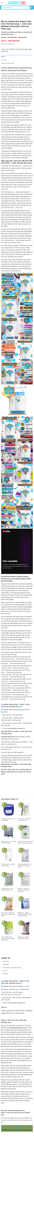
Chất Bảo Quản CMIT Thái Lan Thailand (8, 819)
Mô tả (3, 56)
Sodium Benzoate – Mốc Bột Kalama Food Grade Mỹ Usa (25, 842)
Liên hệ (5, 974)
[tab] (17, 56)
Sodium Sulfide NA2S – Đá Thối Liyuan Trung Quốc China (25, 866)
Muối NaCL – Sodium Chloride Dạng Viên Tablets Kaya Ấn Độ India (25, 914)
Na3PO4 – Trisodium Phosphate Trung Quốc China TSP (24, 890)
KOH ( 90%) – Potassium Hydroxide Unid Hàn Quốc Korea (8, 914)
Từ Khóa (4, 60)
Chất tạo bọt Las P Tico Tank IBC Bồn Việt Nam (8, 842)
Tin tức (5, 970)
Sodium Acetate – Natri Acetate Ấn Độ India (7, 889)
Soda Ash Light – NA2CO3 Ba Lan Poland (8, 865)
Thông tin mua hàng (7, 63)
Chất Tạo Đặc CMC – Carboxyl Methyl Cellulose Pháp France (8, 938)
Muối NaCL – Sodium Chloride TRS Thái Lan (23, 937)
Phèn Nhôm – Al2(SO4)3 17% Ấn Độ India (24, 819)
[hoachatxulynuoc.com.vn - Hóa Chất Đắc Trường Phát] (17, 3)
